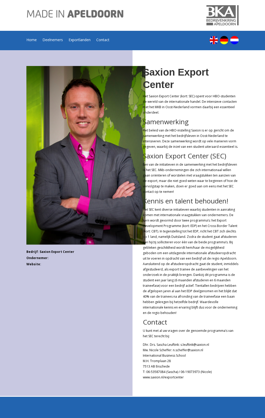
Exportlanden (80, 40)
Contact (102, 40)
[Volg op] (214, 40)
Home (31, 40)
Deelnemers (52, 40)
